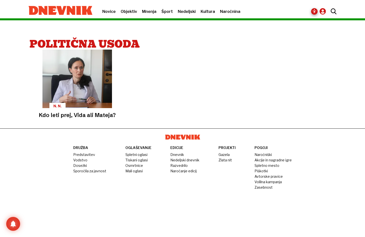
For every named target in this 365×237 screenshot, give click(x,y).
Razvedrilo (179, 165)
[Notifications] (13, 224)
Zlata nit (225, 160)
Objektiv (129, 11)
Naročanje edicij (183, 171)
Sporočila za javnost (89, 171)
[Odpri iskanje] (332, 11)
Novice (109, 11)
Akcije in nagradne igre (273, 160)
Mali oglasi (134, 171)
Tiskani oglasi (136, 160)
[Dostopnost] (314, 11)
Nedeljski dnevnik (184, 160)
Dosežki (80, 165)
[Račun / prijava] (324, 11)
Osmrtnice (134, 165)
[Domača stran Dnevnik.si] (58, 11)
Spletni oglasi (136, 154)
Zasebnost (264, 187)
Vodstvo (80, 160)
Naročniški (263, 154)
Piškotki (261, 171)
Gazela (224, 154)
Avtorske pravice (269, 176)
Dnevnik (177, 154)
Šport (167, 11)
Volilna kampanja (268, 182)
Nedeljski (187, 11)
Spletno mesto (267, 165)
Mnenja (149, 11)
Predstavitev (84, 154)
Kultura (208, 11)
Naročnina (230, 11)
